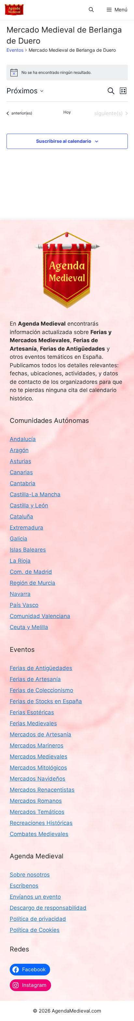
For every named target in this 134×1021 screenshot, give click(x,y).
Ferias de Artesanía (35, 679)
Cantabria (22, 483)
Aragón (19, 450)
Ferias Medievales (33, 723)
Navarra (20, 594)
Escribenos (24, 885)
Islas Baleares (28, 549)
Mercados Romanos (36, 801)
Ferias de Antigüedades (41, 668)
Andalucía (23, 439)
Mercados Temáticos (37, 812)
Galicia (18, 538)
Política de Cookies (35, 930)
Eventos (15, 50)
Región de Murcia (32, 583)
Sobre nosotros (30, 874)
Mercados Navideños (37, 778)
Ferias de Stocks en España (46, 701)
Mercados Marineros (36, 745)
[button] (91, 10)
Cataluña (21, 516)
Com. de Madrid (31, 572)
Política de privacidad (38, 919)
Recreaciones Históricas (41, 823)
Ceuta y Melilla (29, 627)
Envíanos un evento (35, 896)
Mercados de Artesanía (40, 734)
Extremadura (26, 527)
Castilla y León (29, 505)
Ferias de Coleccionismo (41, 690)
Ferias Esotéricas (32, 712)
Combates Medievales (39, 834)
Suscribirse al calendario (63, 141)
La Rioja (20, 561)
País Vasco (24, 605)
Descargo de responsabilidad (48, 908)
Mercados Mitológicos (38, 767)
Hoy (67, 112)
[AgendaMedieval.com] (14, 10)
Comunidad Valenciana (40, 616)
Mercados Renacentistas (42, 789)
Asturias (20, 461)
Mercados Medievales (38, 756)
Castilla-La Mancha (35, 494)
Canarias (21, 472)
